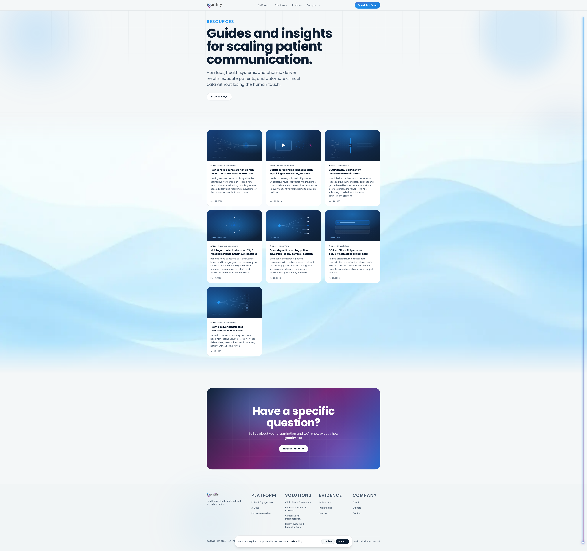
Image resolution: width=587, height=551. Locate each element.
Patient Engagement (262, 502)
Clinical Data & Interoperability (293, 517)
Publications (325, 507)
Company (312, 5)
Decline (328, 541)
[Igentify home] (215, 5)
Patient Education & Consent (295, 509)
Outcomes (325, 502)
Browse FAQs (219, 96)
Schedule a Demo (367, 5)
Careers (357, 507)
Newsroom (324, 513)
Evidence (297, 5)
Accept (342, 541)
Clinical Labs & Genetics (298, 502)
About (356, 502)
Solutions (280, 5)
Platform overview (261, 513)
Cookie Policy (294, 541)
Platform (262, 5)
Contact (357, 513)
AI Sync (255, 507)
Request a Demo (293, 448)
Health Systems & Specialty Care (294, 525)
